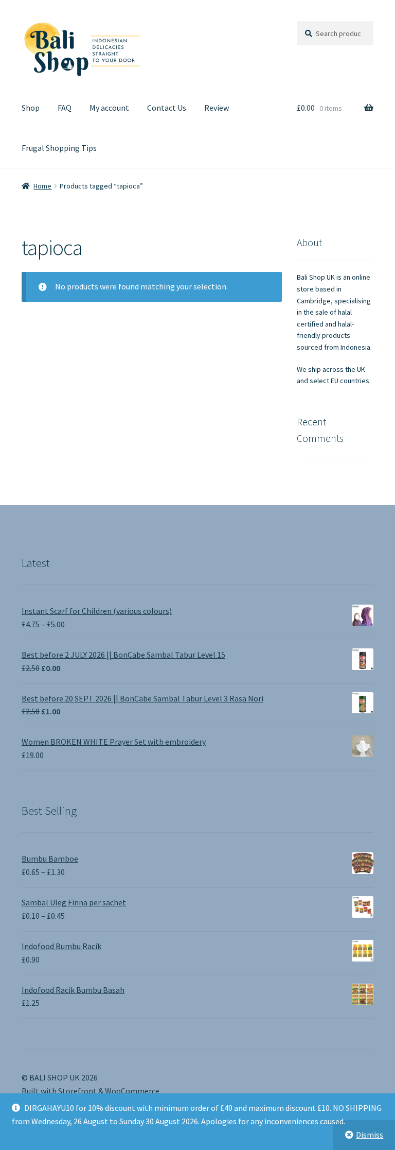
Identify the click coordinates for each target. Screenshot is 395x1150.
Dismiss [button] (369, 1134)
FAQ (64, 107)
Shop (31, 107)
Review (216, 107)
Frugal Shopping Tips (59, 148)
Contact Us (166, 107)
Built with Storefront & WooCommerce (90, 1091)
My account (109, 107)
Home (42, 186)
